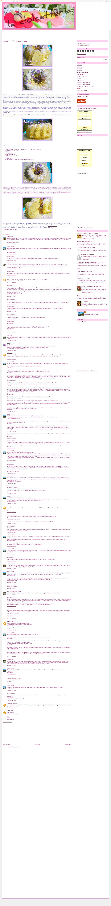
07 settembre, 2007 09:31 (11, 411)
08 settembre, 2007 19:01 (11, 588)
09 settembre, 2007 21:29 (11, 618)
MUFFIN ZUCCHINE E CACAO (83, 278)
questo (53, 459)
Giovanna (9, 563)
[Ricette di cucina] (81, 102)
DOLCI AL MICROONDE (12, 229)
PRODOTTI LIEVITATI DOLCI (83, 82)
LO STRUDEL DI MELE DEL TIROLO (89, 233)
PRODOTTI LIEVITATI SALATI (84, 84)
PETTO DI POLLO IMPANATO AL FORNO (85, 247)
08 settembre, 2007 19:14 (11, 606)
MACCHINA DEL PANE (82, 76)
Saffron (8, 343)
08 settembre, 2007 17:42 (11, 582)
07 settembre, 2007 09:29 (11, 350)
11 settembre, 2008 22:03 (11, 700)
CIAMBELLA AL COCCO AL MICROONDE (15, 42)
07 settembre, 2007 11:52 (11, 493)
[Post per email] (3, 229)
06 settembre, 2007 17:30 (11, 275)
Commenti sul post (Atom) (13, 747)
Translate (87, 45)
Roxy (8, 262)
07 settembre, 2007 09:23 (11, 340)
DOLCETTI (79, 70)
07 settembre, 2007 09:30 (11, 359)
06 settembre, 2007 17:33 (11, 282)
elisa (8, 236)
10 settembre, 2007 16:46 (11, 674)
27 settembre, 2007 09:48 (11, 690)
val (7, 335)
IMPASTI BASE (80, 74)
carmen (8, 621)
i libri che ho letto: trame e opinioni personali (86, 108)
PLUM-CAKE (80, 80)
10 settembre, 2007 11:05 (11, 665)
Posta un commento (7, 722)
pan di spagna (57, 390)
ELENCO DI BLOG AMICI (82, 96)
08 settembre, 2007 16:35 (11, 568)
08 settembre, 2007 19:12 (11, 594)
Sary (8, 277)
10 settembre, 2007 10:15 (11, 656)
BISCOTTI (79, 65)
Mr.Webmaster (85, 129)
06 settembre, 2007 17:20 (11, 260)
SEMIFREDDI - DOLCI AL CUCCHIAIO (85, 86)
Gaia (8, 659)
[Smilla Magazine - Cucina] (81, 54)
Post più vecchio (67, 744)
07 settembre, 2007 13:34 (11, 532)
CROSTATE (79, 69)
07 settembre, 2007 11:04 (11, 483)
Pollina (8, 710)
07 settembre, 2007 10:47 (11, 473)
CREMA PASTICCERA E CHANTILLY (84, 241)
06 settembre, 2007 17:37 (11, 296)
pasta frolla (17, 391)
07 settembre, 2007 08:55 (11, 332)
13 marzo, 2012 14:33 (10, 719)
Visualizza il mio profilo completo (91, 314)
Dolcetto (8, 246)
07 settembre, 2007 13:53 (11, 554)
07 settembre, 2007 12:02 (11, 503)
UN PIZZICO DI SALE (82, 90)
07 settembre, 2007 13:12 (11, 523)
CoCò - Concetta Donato (12, 591)
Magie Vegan (9, 353)
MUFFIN (79, 78)
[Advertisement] (55, 33)
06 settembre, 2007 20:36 (11, 311)
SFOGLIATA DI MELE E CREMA (88, 254)
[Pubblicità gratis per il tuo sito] (84, 132)
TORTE (78, 88)
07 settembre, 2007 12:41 (11, 512)
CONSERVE (80, 67)
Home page (37, 744)
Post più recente (6, 744)
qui (16, 390)
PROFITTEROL (84, 301)
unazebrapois (10, 703)
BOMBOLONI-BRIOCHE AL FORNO (84, 271)
